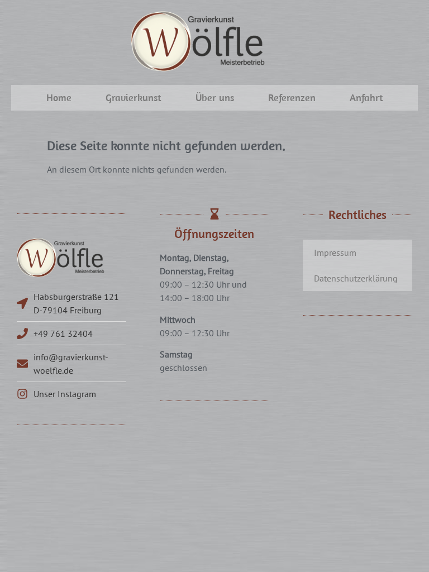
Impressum (335, 252)
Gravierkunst (133, 97)
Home (59, 97)
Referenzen (292, 97)
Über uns (215, 97)
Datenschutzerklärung (356, 278)
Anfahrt (366, 97)
